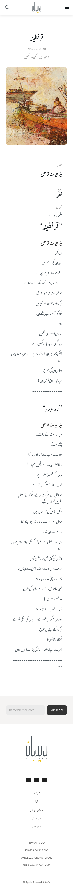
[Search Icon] (7, 7)
